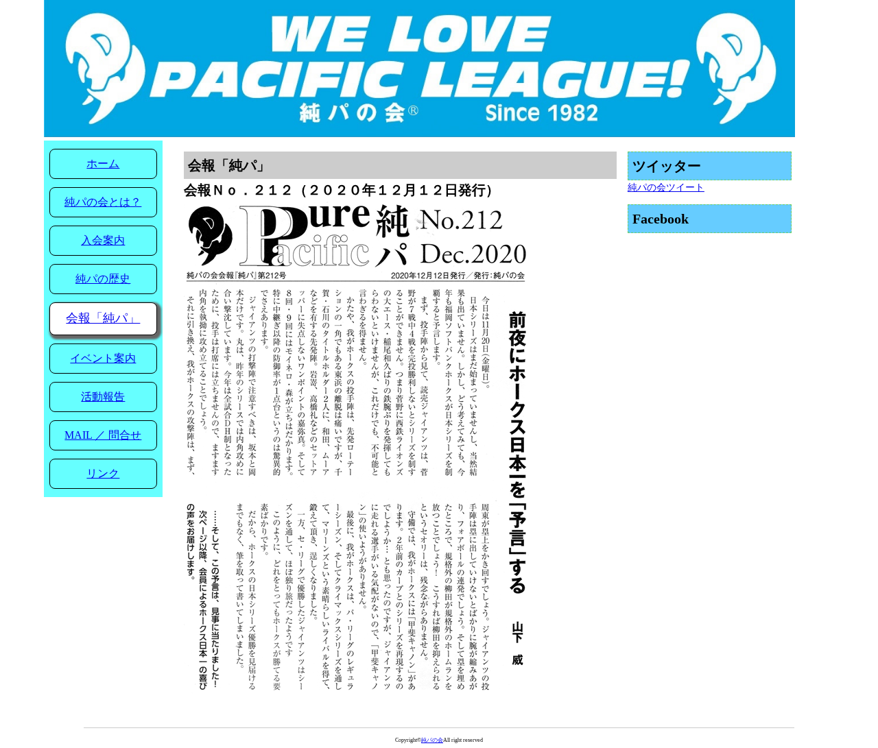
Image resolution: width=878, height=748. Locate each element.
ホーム (102, 163)
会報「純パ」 (103, 318)
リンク (102, 473)
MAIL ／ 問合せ (102, 435)
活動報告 (103, 396)
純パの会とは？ (102, 202)
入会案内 (103, 240)
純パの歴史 (102, 279)
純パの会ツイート (666, 187)
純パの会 (432, 740)
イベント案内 (103, 358)
